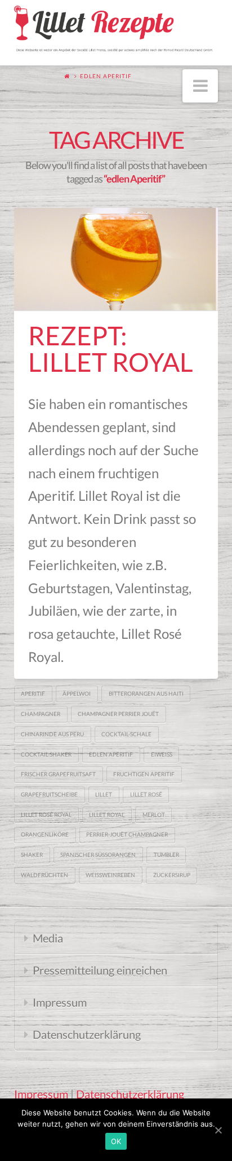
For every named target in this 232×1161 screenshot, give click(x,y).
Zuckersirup (171, 874)
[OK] (218, 1130)
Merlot (153, 814)
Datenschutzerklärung (87, 1034)
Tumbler (166, 854)
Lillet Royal (106, 814)
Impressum (60, 1002)
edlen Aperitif (111, 754)
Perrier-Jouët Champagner (127, 834)
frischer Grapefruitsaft (58, 774)
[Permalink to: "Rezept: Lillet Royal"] (116, 259)
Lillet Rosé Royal (46, 814)
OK (116, 1141)
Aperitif (33, 693)
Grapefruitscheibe (49, 794)
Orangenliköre (45, 834)
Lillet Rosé (146, 794)
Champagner (40, 713)
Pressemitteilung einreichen (100, 970)
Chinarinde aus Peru (52, 734)
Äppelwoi (77, 693)
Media (48, 938)
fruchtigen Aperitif (144, 774)
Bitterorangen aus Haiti (146, 693)
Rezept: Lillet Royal (110, 349)
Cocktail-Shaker (46, 754)
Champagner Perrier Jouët (118, 713)
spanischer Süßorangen (98, 854)
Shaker (32, 854)
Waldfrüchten (44, 874)
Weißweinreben (110, 874)
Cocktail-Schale (126, 734)
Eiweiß (161, 754)
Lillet (103, 794)
